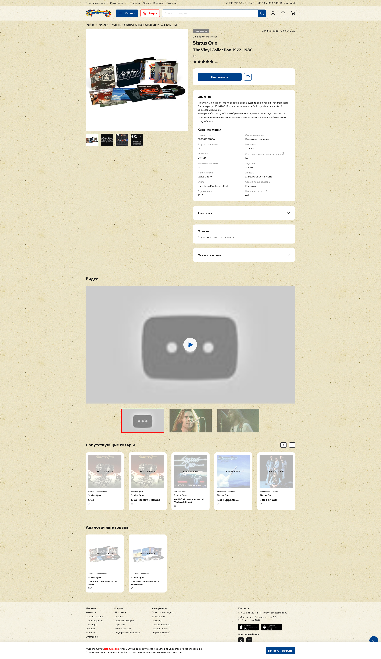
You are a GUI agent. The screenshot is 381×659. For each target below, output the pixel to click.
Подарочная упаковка (127, 632)
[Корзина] (293, 13)
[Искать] (262, 13)
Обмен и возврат (124, 620)
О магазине (92, 636)
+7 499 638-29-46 (236, 2)
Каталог (130, 13)
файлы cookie (111, 648)
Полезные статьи (161, 628)
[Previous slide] (90, 80)
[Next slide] (183, 80)
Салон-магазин (118, 2)
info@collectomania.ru (275, 612)
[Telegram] (241, 640)
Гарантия (120, 624)
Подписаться (219, 77)
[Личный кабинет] (273, 13)
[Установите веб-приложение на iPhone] (248, 627)
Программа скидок (97, 2)
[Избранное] (283, 13)
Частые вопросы (161, 624)
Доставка (135, 2)
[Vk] (249, 640)
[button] (142, 421)
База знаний (158, 616)
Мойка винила (123, 628)
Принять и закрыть (280, 650)
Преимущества (94, 620)
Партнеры (91, 624)
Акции (153, 13)
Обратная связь (160, 632)
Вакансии (91, 632)
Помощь (171, 2)
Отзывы (90, 628)
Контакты (158, 2)
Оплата (147, 2)
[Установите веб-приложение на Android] (271, 627)
